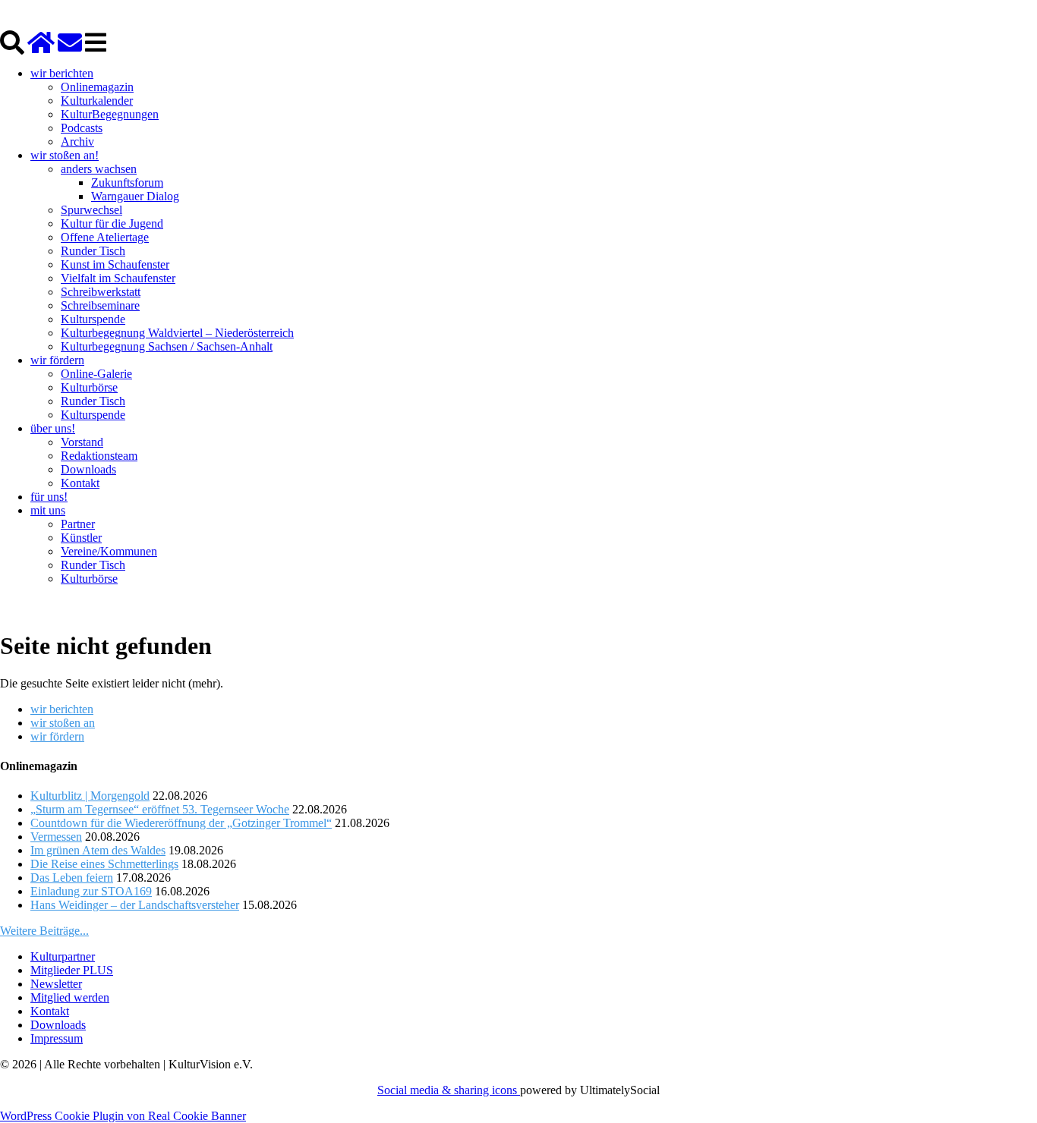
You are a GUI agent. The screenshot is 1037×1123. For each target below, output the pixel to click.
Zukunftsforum (127, 182)
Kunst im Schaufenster (115, 264)
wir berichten (61, 73)
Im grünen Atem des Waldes (97, 850)
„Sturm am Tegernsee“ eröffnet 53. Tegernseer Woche (159, 809)
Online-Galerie (96, 373)
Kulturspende (93, 319)
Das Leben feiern (71, 877)
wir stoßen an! (64, 155)
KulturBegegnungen (110, 114)
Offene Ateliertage (105, 237)
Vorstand (82, 442)
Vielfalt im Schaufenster (118, 278)
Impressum (56, 1038)
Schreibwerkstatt (100, 291)
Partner (78, 523)
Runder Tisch (93, 250)
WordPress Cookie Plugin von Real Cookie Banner (123, 1115)
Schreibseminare (100, 305)
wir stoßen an (62, 722)
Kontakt (80, 483)
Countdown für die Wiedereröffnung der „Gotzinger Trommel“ (181, 822)
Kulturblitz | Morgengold (90, 795)
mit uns (47, 510)
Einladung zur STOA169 (91, 891)
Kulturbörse (89, 387)
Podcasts (81, 127)
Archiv (77, 141)
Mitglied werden (69, 997)
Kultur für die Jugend (112, 223)
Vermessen (56, 836)
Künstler (81, 537)
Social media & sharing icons (448, 1090)
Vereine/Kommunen (109, 551)
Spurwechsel (91, 209)
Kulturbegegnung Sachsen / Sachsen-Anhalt (167, 346)
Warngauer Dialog (135, 196)
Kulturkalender (97, 100)
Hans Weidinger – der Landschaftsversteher (134, 904)
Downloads (88, 469)
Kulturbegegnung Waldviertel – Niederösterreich (177, 332)
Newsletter (56, 983)
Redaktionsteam (99, 455)
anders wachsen (99, 168)
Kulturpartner (62, 956)
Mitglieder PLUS (71, 970)
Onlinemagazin (97, 86)
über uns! (52, 428)
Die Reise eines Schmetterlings (104, 863)
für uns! (49, 496)
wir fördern (57, 360)
